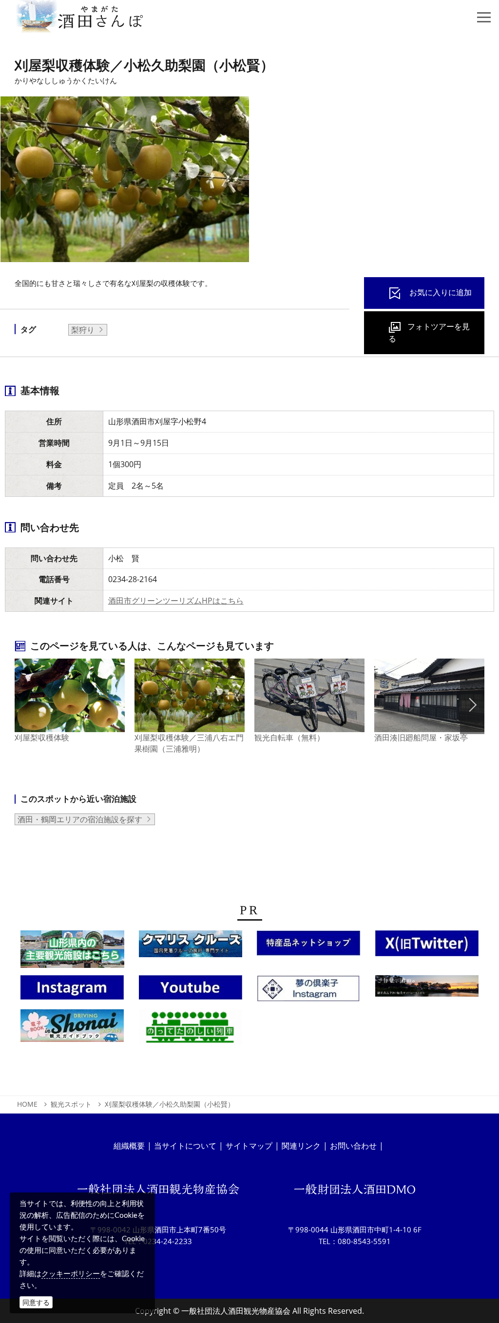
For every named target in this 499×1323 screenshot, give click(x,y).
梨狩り (83, 329)
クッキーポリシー (70, 1273)
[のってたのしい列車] (190, 1029)
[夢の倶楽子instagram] (308, 991)
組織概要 (129, 1145)
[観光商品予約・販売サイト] (427, 988)
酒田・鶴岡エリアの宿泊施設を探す (80, 819)
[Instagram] (72, 990)
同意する (36, 1302)
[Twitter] (427, 946)
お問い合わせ (353, 1145)
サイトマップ (249, 1145)
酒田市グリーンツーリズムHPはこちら (176, 600)
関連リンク (301, 1145)
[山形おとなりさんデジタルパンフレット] (72, 951)
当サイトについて (185, 1145)
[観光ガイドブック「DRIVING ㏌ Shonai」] (72, 1028)
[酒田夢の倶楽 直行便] (308, 946)
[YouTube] (190, 990)
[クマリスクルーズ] (190, 946)
